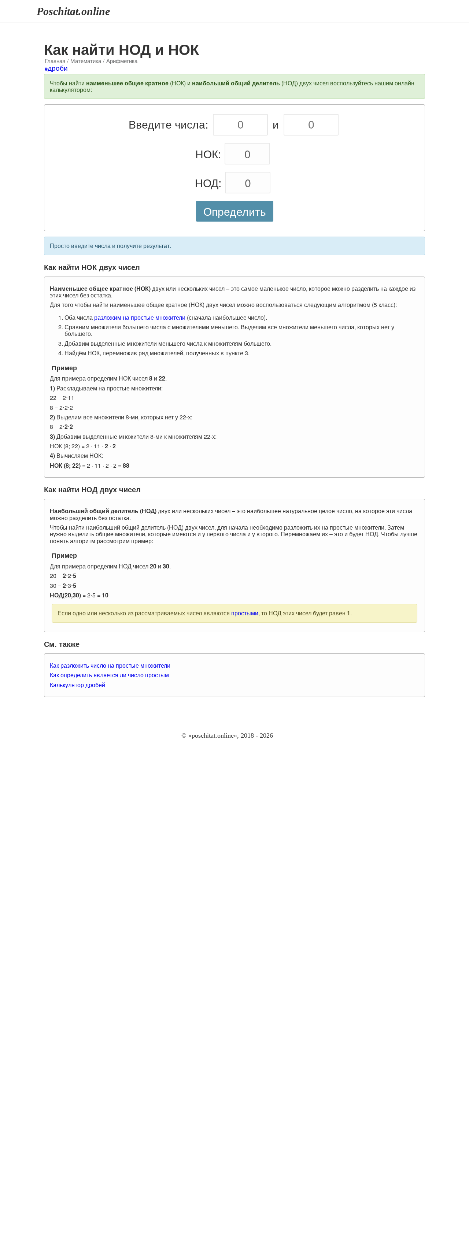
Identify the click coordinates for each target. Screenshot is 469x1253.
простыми (244, 613)
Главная (55, 60)
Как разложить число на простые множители (110, 665)
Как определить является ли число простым (109, 675)
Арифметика (121, 60)
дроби (58, 68)
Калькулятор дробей (77, 685)
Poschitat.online (73, 11)
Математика (85, 60)
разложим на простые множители (139, 317)
